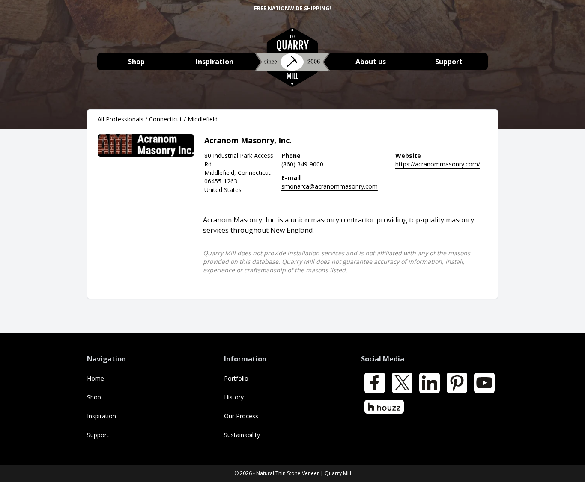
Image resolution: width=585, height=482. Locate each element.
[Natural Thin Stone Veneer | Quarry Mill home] (292, 61)
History (234, 397)
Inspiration (214, 61)
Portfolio (236, 378)
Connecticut (165, 119)
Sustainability (242, 435)
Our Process (241, 416)
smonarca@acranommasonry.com (329, 186)
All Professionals (120, 119)
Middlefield (203, 119)
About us (370, 61)
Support (449, 61)
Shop (136, 61)
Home (95, 378)
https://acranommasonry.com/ (437, 164)
